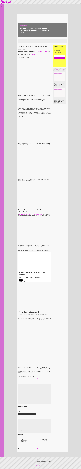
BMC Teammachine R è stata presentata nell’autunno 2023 (30, 214)
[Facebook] (21, 406)
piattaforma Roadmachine (42, 51)
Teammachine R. (34, 54)
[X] (19, 406)
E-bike (60, 1)
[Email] (24, 406)
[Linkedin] (26, 406)
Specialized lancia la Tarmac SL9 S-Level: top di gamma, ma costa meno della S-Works (59, 101)
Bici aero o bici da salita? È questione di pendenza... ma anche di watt (59, 84)
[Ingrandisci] (50, 57)
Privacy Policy (39, 465)
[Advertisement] (34, 394)
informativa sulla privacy (58, 53)
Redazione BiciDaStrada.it (25, 426)
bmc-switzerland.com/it (33, 378)
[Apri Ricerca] (79, 1)
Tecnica (34, 1)
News (40, 1)
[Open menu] (2, 6)
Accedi (36, 448)
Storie (44, 1)
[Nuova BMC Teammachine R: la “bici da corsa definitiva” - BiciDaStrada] (34, 267)
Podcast (55, 1)
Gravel (49, 1)
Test (30, 1)
